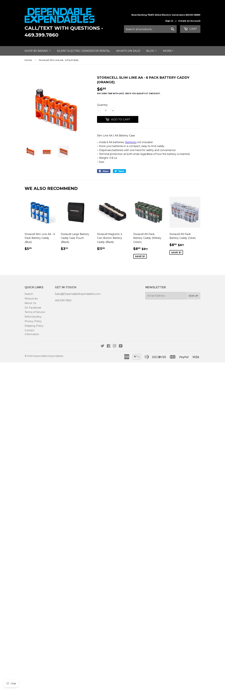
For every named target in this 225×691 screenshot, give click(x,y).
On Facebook (33, 307)
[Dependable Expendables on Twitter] (102, 346)
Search (29, 294)
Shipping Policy (34, 325)
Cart (193, 28)
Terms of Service (35, 312)
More (167, 50)
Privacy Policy (33, 321)
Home (28, 60)
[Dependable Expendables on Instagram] (114, 346)
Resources (31, 298)
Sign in (169, 21)
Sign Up (193, 295)
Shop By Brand (37, 50)
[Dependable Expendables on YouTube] (121, 346)
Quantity (102, 104)
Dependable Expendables (48, 355)
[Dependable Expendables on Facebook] (108, 346)
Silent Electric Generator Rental (83, 50)
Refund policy (33, 316)
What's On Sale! (128, 50)
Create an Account (189, 21)
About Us (30, 303)
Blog (150, 50)
